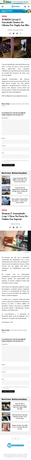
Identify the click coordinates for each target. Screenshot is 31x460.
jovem (23, 103)
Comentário (5, 118)
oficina (27, 103)
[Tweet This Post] (13, 33)
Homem (25, 330)
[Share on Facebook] (10, 33)
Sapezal (4, 332)
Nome (4, 138)
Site (3, 153)
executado (18, 103)
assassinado (13, 330)
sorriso (4, 105)
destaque (12, 103)
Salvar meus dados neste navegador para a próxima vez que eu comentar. (16, 161)
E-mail (4, 146)
